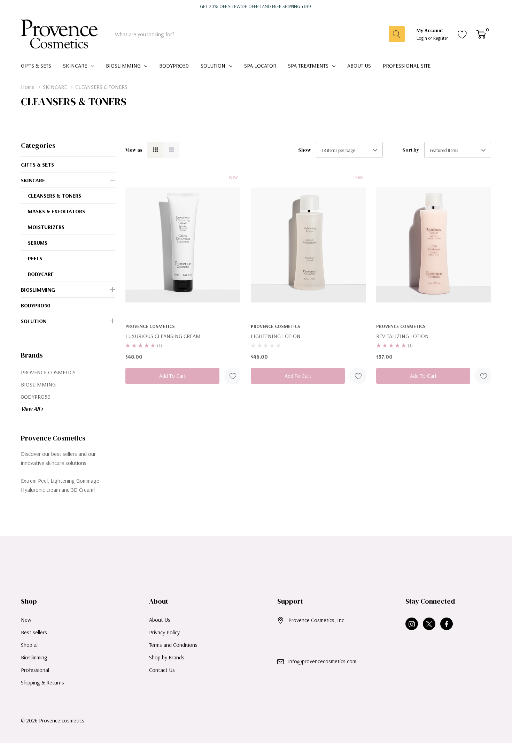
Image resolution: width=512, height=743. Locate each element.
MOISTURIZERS (46, 226)
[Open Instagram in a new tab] (412, 624)
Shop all (30, 644)
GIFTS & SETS (37, 164)
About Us (159, 619)
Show (304, 149)
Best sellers (34, 632)
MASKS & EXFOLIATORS (56, 211)
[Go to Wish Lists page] (462, 34)
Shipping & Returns (42, 682)
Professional (35, 669)
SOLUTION (213, 65)
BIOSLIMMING (123, 65)
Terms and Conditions (173, 644)
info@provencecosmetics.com (322, 661)
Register (440, 38)
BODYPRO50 (36, 305)
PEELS (35, 258)
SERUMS (37, 242)
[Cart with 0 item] (481, 34)
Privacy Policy (164, 632)
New (26, 619)
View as (133, 149)
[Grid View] (155, 150)
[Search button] (397, 34)
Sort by (410, 149)
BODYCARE (41, 273)
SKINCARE (75, 65)
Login (422, 38)
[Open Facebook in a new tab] (446, 624)
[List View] (171, 150)
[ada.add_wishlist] (232, 376)
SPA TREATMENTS (308, 65)
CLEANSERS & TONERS (54, 195)
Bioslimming (34, 657)
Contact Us (162, 669)
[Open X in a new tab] (429, 624)
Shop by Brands (166, 657)
